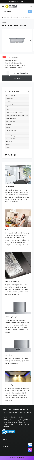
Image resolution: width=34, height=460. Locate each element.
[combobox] (17, 11)
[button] (3, 6)
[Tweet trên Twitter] (9, 155)
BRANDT (4, 22)
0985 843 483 (18, 417)
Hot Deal (23, 1)
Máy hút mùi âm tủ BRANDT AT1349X (20, 17)
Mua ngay (17, 78)
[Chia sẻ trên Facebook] (6, 155)
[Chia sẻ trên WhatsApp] (12, 155)
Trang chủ (6, 17)
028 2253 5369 (18, 424)
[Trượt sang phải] (30, 40)
